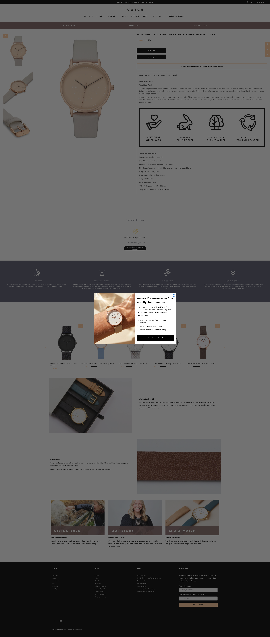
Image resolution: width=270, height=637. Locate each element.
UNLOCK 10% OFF (155, 337)
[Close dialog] (174, 295)
